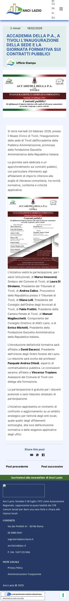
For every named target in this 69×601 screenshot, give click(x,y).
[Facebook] (43, 455)
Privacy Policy (15, 567)
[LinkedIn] (26, 455)
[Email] (32, 455)
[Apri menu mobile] (61, 9)
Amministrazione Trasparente (24, 574)
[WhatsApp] (37, 455)
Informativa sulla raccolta (13, 598)
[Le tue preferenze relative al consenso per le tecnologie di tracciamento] (63, 595)
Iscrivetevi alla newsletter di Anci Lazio (36, 477)
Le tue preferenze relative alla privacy (26, 594)
